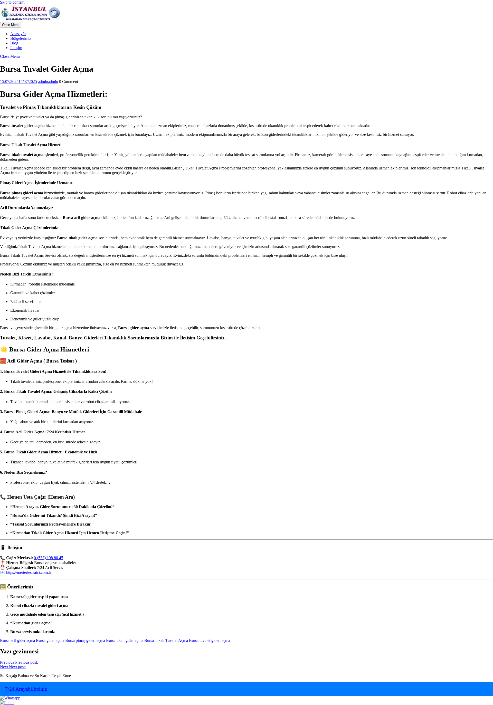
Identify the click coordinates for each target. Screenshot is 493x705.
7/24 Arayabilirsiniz (26, 689)
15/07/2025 (18, 81)
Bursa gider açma (50, 640)
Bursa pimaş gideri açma (85, 640)
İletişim (16, 47)
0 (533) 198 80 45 (48, 558)
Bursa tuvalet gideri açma (209, 640)
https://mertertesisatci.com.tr (28, 572)
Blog (14, 43)
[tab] (10, 24)
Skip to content (12, 2)
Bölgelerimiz (20, 38)
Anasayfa (18, 34)
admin (48, 81)
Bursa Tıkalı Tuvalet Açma (166, 640)
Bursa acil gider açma (17, 640)
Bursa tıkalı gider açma (124, 640)
